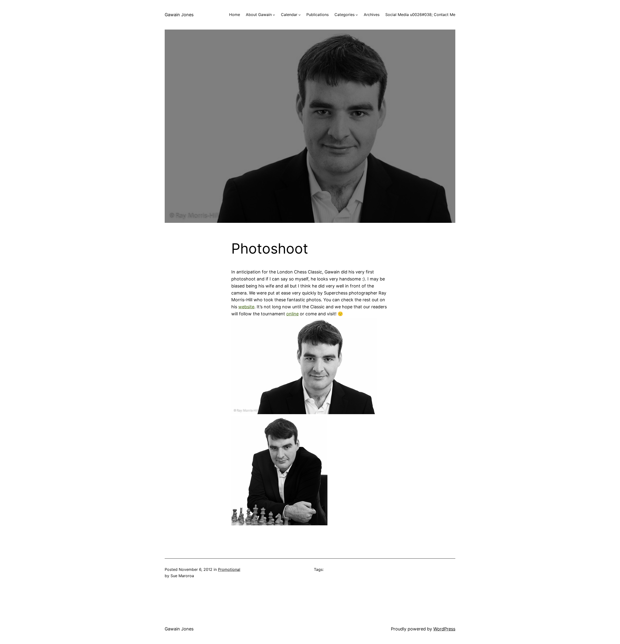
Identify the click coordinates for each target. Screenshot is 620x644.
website (246, 306)
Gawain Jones (179, 14)
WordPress (444, 628)
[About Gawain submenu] (274, 15)
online (292, 313)
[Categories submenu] (357, 15)
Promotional (229, 569)
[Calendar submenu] (299, 15)
